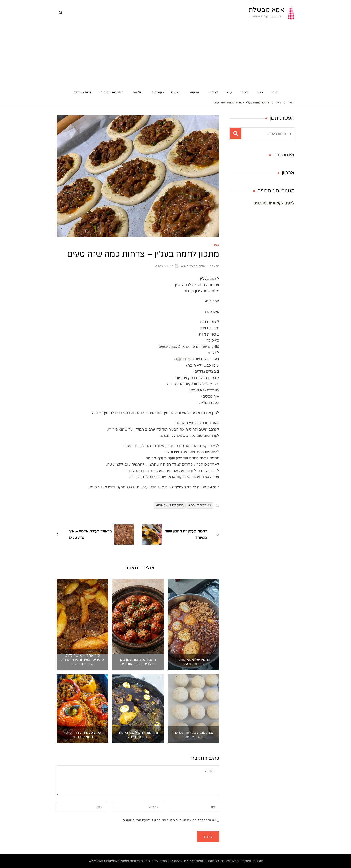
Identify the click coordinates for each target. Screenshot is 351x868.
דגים (244, 92)
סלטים (137, 92)
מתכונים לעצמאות (170, 505)
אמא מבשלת (266, 10)
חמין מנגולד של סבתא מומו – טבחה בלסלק (137, 735)
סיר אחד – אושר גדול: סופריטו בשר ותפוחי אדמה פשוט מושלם (82, 659)
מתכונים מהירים (112, 92)
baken (214, 266)
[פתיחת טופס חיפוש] (60, 13)
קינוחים (156, 92)
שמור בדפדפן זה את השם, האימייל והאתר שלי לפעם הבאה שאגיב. (169, 820)
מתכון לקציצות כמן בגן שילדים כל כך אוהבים (138, 662)
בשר (260, 92)
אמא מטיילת (82, 92)
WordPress (96, 861)
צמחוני (213, 92)
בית (275, 92)
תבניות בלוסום (140, 861)
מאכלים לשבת (201, 505)
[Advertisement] (175, 56)
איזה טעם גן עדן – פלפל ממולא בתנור (82, 735)
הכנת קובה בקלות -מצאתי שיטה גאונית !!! (193, 735)
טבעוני (194, 92)
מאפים (176, 92)
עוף (229, 92)
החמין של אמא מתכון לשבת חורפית (193, 662)
